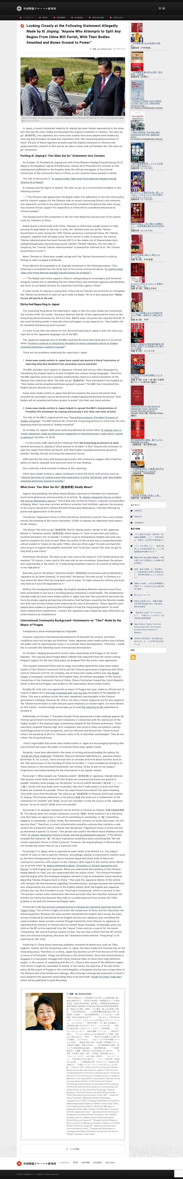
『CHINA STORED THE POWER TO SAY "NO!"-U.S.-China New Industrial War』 (146, 103)
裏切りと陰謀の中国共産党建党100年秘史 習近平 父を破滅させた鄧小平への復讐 (147, 346)
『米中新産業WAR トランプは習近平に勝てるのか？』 (147, 164)
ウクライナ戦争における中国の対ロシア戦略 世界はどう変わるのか (147, 315)
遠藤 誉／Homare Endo (102, 49)
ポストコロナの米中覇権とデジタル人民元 (147, 376)
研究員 (45, 17)
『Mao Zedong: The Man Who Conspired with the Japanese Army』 (145, 134)
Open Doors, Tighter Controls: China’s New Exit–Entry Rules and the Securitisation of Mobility (147, 628)
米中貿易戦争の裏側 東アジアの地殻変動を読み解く (147, 441)
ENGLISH (138, 517)
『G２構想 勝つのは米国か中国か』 (145, 44)
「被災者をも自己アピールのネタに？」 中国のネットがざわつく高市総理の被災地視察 (149, 615)
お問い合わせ (118, 17)
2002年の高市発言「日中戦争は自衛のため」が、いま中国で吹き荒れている (149, 641)
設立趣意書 (79, 17)
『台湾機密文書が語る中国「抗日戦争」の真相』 (147, 73)
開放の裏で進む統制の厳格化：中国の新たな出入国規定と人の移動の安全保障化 (149, 560)
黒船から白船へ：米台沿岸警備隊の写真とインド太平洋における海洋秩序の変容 (149, 586)
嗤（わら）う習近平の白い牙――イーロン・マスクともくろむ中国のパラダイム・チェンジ (147, 194)
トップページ (28, 17)
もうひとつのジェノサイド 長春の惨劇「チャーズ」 (147, 285)
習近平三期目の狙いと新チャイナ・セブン (145, 256)
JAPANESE (139, 523)
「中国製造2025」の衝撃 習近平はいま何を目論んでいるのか (147, 470)
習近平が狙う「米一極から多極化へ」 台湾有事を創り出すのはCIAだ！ (147, 226)
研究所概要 (61, 17)
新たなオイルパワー (142, 595)
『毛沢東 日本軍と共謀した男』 (146, 495)
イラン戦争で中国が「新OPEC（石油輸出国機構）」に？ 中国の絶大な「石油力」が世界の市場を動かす (149, 537)
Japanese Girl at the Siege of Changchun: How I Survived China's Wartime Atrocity (145, 408)
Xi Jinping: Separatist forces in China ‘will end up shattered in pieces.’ (67, 835)
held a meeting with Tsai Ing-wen (68, 693)
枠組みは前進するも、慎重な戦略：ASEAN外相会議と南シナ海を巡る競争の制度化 (149, 604)
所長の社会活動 (98, 17)
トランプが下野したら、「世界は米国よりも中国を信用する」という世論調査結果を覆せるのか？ (149, 549)
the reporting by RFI (93, 707)
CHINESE (138, 511)
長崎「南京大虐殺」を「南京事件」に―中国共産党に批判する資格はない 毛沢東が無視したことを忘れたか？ (149, 573)
